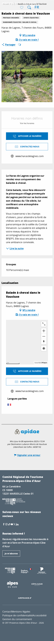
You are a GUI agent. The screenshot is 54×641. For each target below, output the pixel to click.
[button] (29, 7)
